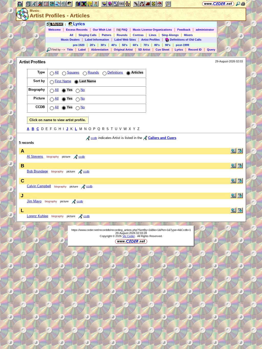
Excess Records (77, 29)
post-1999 (182, 44)
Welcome (54, 29)
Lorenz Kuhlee (37, 216)
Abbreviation (99, 49)
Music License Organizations (152, 29)
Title (70, 49)
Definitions (115, 72)
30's (103, 44)
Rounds (122, 35)
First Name (63, 81)
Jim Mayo (34, 201)
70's (146, 44)
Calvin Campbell (39, 186)
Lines (152, 35)
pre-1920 (78, 44)
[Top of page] (233, 152)
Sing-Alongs (170, 35)
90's (167, 44)
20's (92, 44)
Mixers (188, 35)
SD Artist (144, 49)
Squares (73, 72)
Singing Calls (87, 35)
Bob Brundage (37, 171)
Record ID (195, 49)
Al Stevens (35, 156)
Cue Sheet (162, 49)
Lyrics (179, 49)
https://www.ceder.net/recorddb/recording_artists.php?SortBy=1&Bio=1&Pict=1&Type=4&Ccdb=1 (131, 229)
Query (211, 49)
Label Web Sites (125, 39)
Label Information (97, 39)
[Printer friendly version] (243, 4)
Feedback (183, 29)
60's (135, 44)
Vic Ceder (129, 236)
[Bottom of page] (240, 152)
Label (82, 49)
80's (157, 44)
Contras (138, 35)
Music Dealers (70, 39)
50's (124, 44)
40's (114, 44)
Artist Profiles (150, 39)
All (71, 35)
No (83, 90)
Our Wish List (102, 29)
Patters (106, 35)
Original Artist (123, 49)
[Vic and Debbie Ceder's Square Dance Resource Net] (218, 4)
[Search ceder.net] (238, 4)
